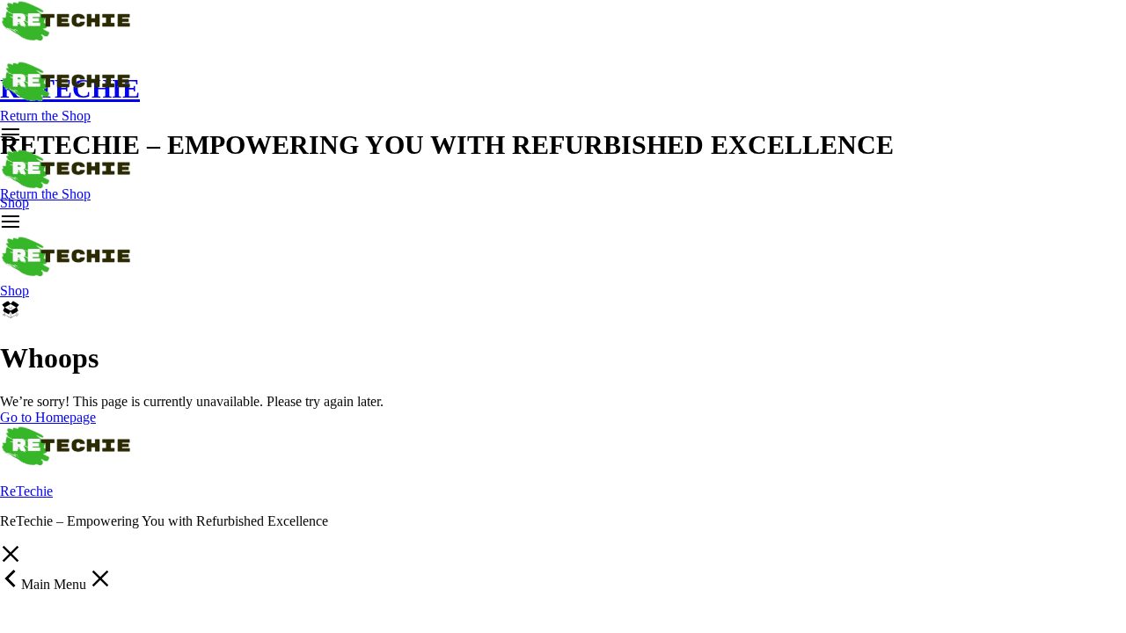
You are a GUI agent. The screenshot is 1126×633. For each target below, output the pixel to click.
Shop (14, 202)
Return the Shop (45, 115)
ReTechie (26, 491)
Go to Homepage (48, 417)
